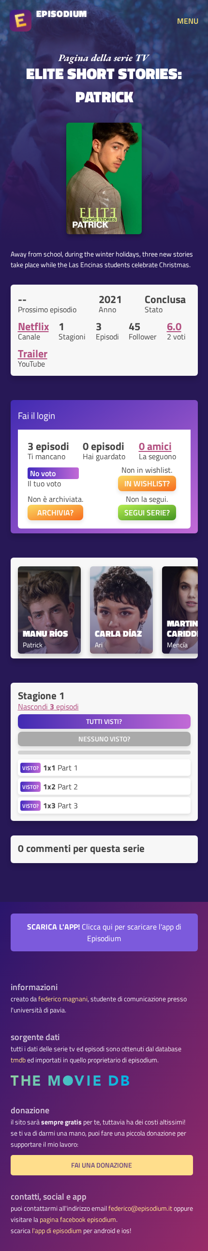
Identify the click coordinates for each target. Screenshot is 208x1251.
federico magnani (63, 999)
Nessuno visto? (104, 739)
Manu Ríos (45, 634)
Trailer (32, 353)
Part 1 (60, 767)
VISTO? (30, 768)
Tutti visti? (104, 721)
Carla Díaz (118, 634)
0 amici (155, 446)
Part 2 (60, 786)
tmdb (18, 1060)
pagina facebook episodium (78, 1219)
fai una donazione (101, 1165)
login (46, 415)
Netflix (33, 326)
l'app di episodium (57, 1230)
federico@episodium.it (140, 1208)
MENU (187, 21)
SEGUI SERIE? (147, 512)
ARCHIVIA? (55, 512)
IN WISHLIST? (147, 483)
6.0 (174, 326)
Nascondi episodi (48, 706)
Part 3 (60, 805)
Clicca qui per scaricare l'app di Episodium (104, 932)
